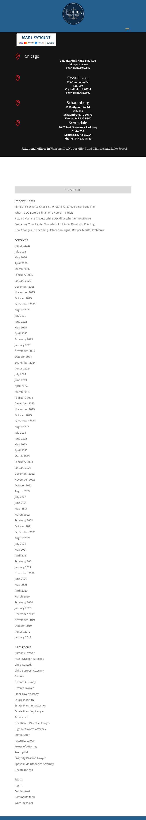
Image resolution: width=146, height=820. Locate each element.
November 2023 (25, 409)
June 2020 (21, 579)
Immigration (22, 734)
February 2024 (24, 397)
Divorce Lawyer (24, 688)
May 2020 (21, 584)
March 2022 (22, 514)
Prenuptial (21, 752)
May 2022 (21, 509)
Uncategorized (24, 770)
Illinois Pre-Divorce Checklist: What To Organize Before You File (55, 206)
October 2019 (23, 625)
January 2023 (23, 468)
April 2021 (21, 555)
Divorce (19, 676)
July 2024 (20, 374)
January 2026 (23, 281)
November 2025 (25, 292)
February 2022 (24, 520)
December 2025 (25, 286)
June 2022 (21, 503)
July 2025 (20, 316)
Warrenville (58, 148)
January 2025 (23, 345)
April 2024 (21, 386)
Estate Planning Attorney (30, 705)
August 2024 (22, 368)
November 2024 (25, 351)
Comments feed (25, 797)
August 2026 (22, 245)
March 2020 (22, 596)
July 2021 (20, 544)
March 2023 (22, 456)
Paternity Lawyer (25, 740)
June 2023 (21, 438)
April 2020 (21, 590)
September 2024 (25, 362)
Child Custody (23, 664)
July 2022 (20, 497)
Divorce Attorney (25, 682)
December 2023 (25, 403)
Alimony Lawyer (25, 653)
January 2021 (23, 567)
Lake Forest (119, 148)
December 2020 (25, 573)
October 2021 (23, 526)
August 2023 (22, 427)
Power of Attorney (26, 746)
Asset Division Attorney (29, 659)
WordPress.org (24, 803)
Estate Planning (24, 700)
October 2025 (23, 298)
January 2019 (23, 637)
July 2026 (20, 251)
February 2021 (24, 561)
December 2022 (25, 473)
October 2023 (23, 415)
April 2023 (21, 450)
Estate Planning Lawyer (29, 711)
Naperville (76, 148)
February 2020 (24, 602)
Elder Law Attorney (27, 694)
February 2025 (24, 339)
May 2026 (21, 257)
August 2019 (22, 631)
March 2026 (22, 269)
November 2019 (25, 620)
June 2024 (21, 380)
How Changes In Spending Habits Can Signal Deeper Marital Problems (59, 230)
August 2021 (22, 538)
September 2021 (25, 532)
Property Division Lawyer (30, 758)
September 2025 (25, 304)
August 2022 (22, 491)
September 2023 (25, 421)
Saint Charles (94, 148)
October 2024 (23, 356)
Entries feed (22, 791)
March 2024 (22, 392)
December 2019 (25, 614)
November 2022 (25, 479)
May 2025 (21, 327)
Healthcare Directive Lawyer (32, 723)
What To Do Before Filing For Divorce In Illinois (44, 212)
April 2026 (21, 263)
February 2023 (24, 462)
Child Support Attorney (29, 670)
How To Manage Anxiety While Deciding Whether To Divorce (53, 218)
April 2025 (21, 333)
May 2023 (21, 444)
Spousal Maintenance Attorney (34, 764)
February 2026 (24, 275)
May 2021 (21, 549)
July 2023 (20, 432)
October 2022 (23, 485)
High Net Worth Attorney (30, 729)
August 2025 (22, 310)
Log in (18, 785)
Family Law (22, 717)
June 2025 (21, 321)
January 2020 (23, 608)
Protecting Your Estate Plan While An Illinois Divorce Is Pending (55, 224)
